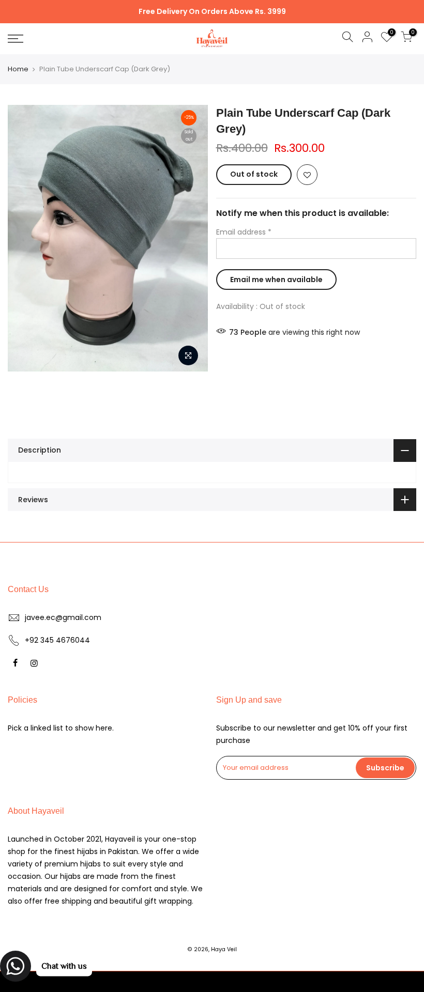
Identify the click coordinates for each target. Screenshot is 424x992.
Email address (243, 232)
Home (18, 69)
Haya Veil (224, 949)
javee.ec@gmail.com (63, 617)
